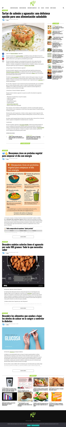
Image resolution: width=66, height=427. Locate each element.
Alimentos (12, 351)
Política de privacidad (36, 420)
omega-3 (33, 73)
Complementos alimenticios (32, 7)
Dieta (39, 7)
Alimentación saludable (14, 7)
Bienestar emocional (22, 7)
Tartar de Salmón (14, 53)
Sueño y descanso (53, 7)
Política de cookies (29, 420)
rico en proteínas (15, 77)
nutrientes (29, 293)
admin (7, 20)
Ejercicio (42, 7)
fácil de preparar (40, 127)
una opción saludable (24, 124)
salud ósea (40, 79)
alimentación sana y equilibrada (12, 71)
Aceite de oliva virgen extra (12, 103)
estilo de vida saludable (29, 65)
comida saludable (19, 55)
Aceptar (29, 425)
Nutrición (47, 7)
